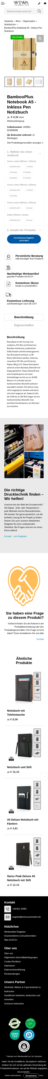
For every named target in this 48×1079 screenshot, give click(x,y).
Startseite (8, 21)
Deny (41, 1075)
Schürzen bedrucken (14, 1003)
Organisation (29, 21)
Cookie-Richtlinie (12, 961)
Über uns (8, 953)
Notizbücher (10, 24)
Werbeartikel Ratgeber (15, 932)
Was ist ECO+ (10, 940)
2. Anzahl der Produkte (21, 230)
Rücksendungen (12, 974)
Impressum (9, 965)
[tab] (23, 317)
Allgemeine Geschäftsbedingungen (21, 957)
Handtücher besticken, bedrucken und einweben (22, 997)
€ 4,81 (12, 828)
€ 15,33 (13, 771)
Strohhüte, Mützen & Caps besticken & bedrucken (22, 989)
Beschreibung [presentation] (23, 317)
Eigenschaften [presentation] (24, 325)
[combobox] (19, 11)
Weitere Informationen (13, 1075)
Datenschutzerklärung (14, 970)
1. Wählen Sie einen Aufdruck (19, 153)
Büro (18, 21)
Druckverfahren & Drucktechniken (20, 936)
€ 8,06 (12, 719)
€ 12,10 (13, 884)
